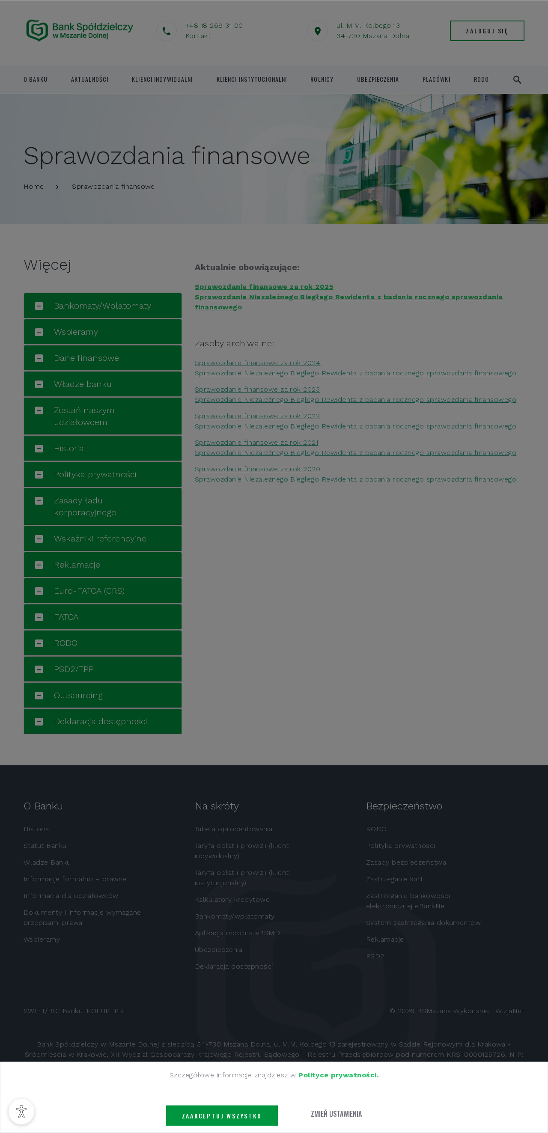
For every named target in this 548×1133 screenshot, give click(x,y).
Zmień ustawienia (336, 1114)
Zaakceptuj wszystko (222, 1115)
